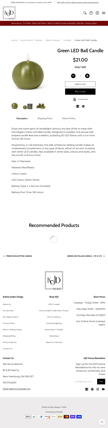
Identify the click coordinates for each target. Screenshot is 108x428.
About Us (7, 304)
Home (14, 40)
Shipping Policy (9, 336)
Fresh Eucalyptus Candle (19, 256)
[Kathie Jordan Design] (9, 13)
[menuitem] (85, 13)
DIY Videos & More (10, 317)
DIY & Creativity (54, 317)
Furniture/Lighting (54, 323)
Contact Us (7, 349)
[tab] (22, 118)
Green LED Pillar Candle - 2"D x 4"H (84, 256)
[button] (85, 13)
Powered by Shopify (54, 412)
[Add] (87, 76)
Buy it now (80, 91)
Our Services (8, 311)
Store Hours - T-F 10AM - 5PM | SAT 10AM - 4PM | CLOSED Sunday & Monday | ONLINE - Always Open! (54, 23)
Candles (67, 40)
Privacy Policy (9, 323)
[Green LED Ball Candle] (14, 105)
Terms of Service (10, 342)
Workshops (54, 336)
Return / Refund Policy (12, 330)
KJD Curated (54, 304)
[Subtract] (73, 76)
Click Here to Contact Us (16, 388)
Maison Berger (52, 40)
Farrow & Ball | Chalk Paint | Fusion (54, 311)
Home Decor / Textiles (54, 330)
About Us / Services (54, 342)
